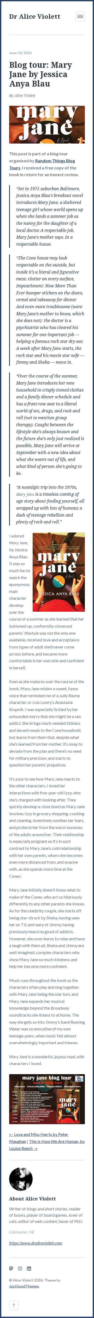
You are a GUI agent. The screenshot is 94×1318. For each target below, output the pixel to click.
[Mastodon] (11, 1268)
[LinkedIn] (29, 1268)
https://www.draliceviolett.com (35, 1243)
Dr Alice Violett (34, 16)
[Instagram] (20, 1268)
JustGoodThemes (24, 1286)
